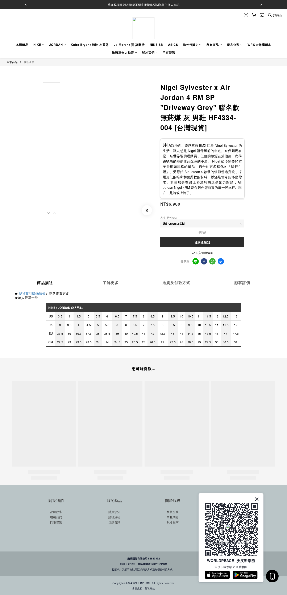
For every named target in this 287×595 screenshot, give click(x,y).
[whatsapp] (212, 261)
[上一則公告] (26, 5)
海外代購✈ (190, 44)
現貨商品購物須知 (32, 293)
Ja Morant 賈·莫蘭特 (129, 44)
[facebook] (204, 261)
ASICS (173, 44)
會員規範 (137, 588)
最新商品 (29, 62)
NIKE (37, 44)
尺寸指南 (173, 522)
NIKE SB (156, 44)
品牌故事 (56, 512)
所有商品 (212, 44)
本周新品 (22, 44)
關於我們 (148, 52)
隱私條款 (150, 588)
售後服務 (173, 512)
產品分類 (233, 44)
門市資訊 (169, 52)
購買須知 (114, 512)
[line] (195, 261)
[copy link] (221, 261)
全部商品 (12, 62)
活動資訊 (114, 522)
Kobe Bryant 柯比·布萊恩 (90, 44)
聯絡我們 (56, 517)
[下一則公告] (261, 5)
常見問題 (173, 517)
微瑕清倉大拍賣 (123, 52)
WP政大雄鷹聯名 (259, 44)
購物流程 (114, 517)
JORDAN (56, 44)
